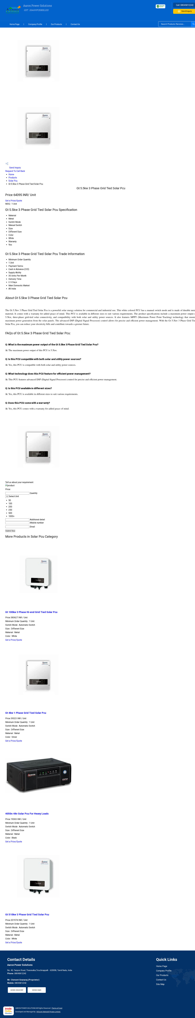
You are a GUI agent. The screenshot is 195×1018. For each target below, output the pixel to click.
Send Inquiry (15, 167)
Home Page (15, 24)
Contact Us (75, 24)
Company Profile (35, 24)
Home (11, 174)
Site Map (160, 984)
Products (12, 177)
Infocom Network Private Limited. (48, 1012)
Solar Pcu (12, 181)
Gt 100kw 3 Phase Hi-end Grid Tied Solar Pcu (31, 612)
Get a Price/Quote (13, 200)
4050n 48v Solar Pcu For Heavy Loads (27, 813)
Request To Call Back (15, 171)
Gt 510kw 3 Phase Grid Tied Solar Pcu (27, 914)
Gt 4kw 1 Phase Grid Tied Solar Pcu (25, 712)
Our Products (56, 24)
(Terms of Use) (56, 1008)
